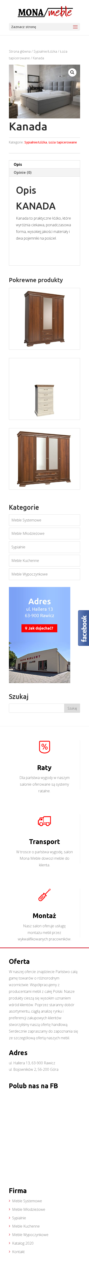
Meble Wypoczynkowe (29, 574)
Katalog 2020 (23, 1243)
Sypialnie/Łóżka (45, 51)
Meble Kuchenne (25, 560)
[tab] (44, 164)
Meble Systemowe (26, 520)
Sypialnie (18, 547)
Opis (18, 164)
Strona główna (20, 51)
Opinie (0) (22, 172)
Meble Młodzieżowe (27, 533)
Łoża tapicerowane (63, 142)
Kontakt (18, 1251)
